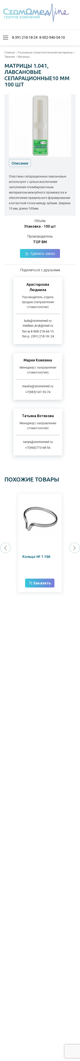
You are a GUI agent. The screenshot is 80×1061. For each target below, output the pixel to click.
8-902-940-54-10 (52, 37)
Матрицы (24, 56)
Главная (9, 52)
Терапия (9, 56)
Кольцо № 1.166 (36, 557)
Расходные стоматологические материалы (45, 52)
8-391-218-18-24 (25, 37)
